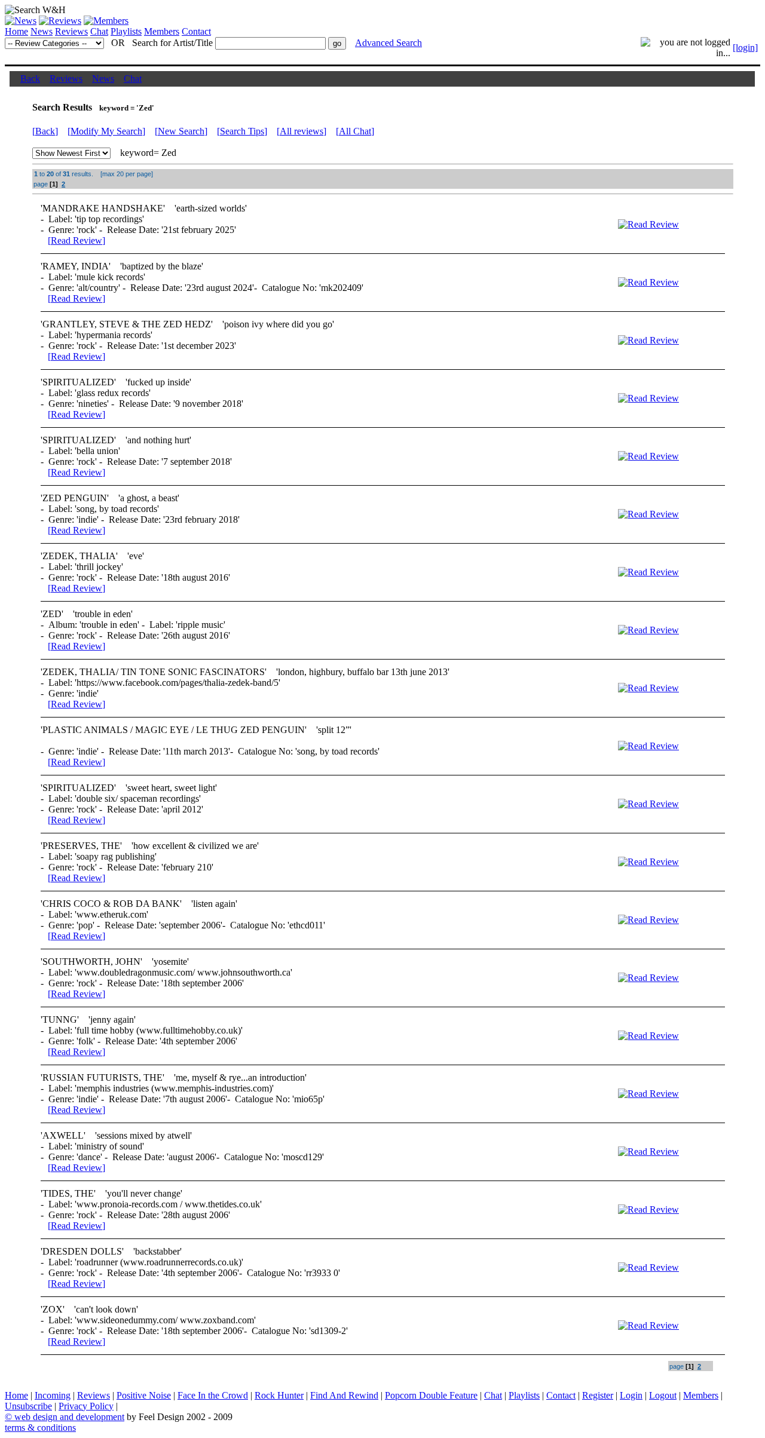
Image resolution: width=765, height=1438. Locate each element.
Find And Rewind (344, 1395)
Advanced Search (388, 43)
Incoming (53, 1395)
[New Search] (181, 131)
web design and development (69, 1417)
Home (16, 31)
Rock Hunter (279, 1395)
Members (161, 31)
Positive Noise (144, 1395)
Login (631, 1395)
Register (597, 1395)
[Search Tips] (242, 131)
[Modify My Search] (106, 131)
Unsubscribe (28, 1406)
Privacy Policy (86, 1406)
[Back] (45, 131)
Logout (663, 1395)
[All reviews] (301, 131)
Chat (99, 31)
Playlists (126, 31)
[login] (745, 47)
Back (30, 78)
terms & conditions (40, 1427)
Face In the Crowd (213, 1395)
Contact (196, 31)
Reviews (71, 31)
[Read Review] (76, 240)
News (41, 31)
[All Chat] (355, 131)
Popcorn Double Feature (431, 1395)
